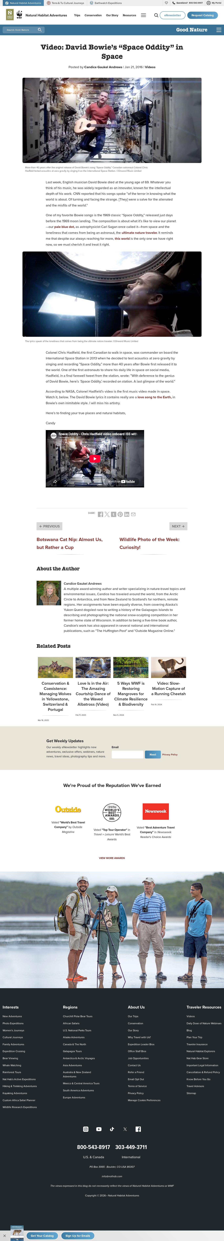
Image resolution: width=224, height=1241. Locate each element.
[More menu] (143, 15)
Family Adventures (13, 1044)
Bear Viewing (10, 1058)
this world (122, 238)
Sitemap (191, 1093)
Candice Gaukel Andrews (103, 67)
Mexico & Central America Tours (81, 1083)
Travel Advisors (195, 1086)
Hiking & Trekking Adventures (20, 1086)
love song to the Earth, (155, 397)
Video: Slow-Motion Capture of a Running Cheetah (168, 688)
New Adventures (12, 1016)
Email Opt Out (136, 1079)
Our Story (133, 1030)
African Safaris (71, 1023)
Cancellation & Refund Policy (203, 1072)
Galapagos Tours (72, 1051)
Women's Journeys (13, 1030)
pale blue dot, (64, 226)
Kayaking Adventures (15, 1093)
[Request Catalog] (42, 1236)
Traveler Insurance (197, 1044)
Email (115, 747)
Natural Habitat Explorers (201, 1051)
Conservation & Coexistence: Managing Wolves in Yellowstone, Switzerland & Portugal (55, 696)
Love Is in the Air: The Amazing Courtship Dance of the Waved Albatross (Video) (93, 693)
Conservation (135, 1023)
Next (153, 754)
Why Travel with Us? (139, 1037)
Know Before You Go (198, 1079)
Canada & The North (74, 1044)
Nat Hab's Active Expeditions (19, 1079)
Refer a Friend (136, 1072)
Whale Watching (12, 1065)
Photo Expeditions (13, 1023)
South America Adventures (78, 1090)
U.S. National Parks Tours (77, 1030)
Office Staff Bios (137, 1051)
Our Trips (133, 1016)
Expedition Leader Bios (141, 1044)
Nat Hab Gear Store (198, 1058)
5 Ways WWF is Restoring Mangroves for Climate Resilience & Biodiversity (131, 693)
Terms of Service (137, 1086)
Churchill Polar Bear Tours (77, 1016)
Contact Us (134, 1065)
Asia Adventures (72, 1065)
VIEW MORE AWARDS (112, 858)
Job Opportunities (138, 1058)
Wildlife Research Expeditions (20, 1107)
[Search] (156, 15)
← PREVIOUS (49, 526)
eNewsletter (172, 15)
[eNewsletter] (78, 1236)
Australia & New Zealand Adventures (77, 1074)
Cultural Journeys (13, 1037)
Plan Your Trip (194, 1037)
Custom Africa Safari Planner (19, 1100)
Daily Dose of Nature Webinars (204, 1023)
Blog (189, 1030)
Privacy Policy (170, 754)
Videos (150, 67)
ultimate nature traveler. (140, 232)
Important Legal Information (202, 1065)
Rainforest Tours (12, 1072)
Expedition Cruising (14, 1051)
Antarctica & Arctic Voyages (79, 1058)
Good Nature (191, 30)
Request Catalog (203, 15)
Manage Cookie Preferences (144, 1100)
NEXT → (178, 526)
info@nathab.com (112, 1176)
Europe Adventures (74, 1097)
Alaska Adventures (73, 1037)
